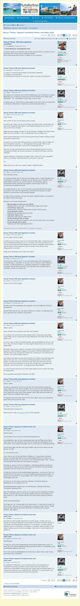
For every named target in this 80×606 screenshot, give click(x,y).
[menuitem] (10, 17)
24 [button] (61, 35)
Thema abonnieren (10, 38)
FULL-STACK (34, 591)
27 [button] (69, 35)
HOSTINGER (37, 590)
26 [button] (66, 35)
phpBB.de (19, 591)
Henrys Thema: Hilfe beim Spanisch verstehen (17, 43)
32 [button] (73, 35)
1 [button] (54, 35)
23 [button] (58, 35)
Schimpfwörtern (21, 412)
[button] (49, 35)
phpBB (10, 590)
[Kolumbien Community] (40, 9)
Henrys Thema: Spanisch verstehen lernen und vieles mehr (28, 32)
